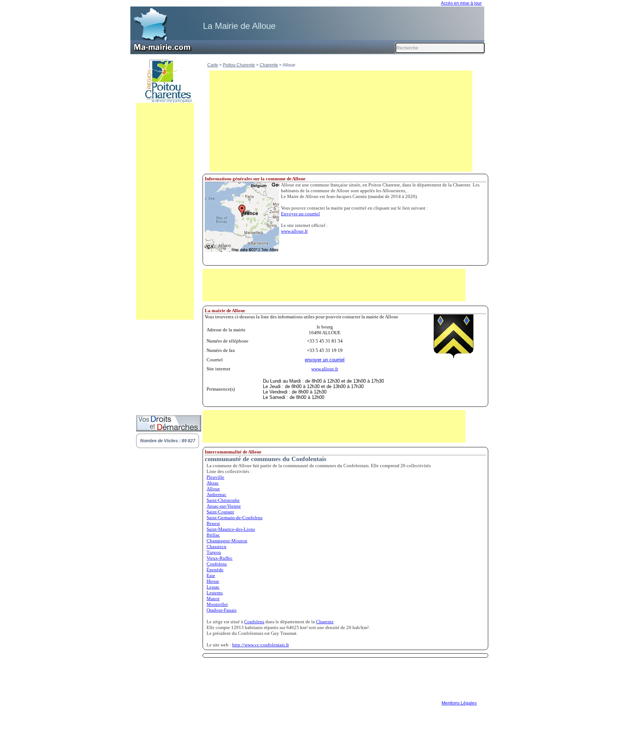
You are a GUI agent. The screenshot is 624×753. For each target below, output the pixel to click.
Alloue (213, 488)
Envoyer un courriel (300, 213)
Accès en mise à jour (461, 3)
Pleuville (215, 477)
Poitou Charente (239, 65)
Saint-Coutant (220, 512)
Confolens (217, 564)
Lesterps (215, 592)
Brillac (213, 535)
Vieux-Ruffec (220, 558)
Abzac (213, 483)
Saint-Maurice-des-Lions (231, 529)
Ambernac (216, 494)
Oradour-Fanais (222, 610)
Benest (213, 523)
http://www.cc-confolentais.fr (260, 644)
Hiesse (213, 581)
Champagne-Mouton (227, 540)
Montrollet (217, 604)
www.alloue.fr (294, 231)
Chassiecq (216, 546)
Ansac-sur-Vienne (224, 506)
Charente (269, 65)
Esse (211, 575)
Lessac (213, 587)
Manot (213, 598)
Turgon (214, 552)
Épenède (215, 569)
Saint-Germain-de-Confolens (235, 517)
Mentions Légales (459, 703)
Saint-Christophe (223, 500)
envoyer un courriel (324, 359)
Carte (212, 65)
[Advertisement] (165, 211)
